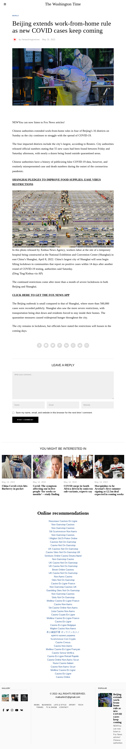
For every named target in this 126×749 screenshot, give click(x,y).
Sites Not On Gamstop (63, 580)
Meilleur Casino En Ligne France (63, 600)
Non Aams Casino (63, 576)
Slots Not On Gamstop (63, 597)
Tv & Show (51, 707)
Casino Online (63, 677)
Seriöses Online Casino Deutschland (63, 555)
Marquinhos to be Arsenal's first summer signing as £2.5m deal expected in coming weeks (109, 490)
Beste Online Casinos (63, 569)
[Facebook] (39, 345)
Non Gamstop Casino (63, 559)
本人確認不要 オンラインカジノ (63, 632)
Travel (40, 707)
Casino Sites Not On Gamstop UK (63, 552)
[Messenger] (46, 345)
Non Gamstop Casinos (63, 524)
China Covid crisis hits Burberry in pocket (15, 487)
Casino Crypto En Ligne (63, 614)
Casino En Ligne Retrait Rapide (63, 656)
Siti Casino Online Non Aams (63, 607)
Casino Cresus (63, 642)
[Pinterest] (59, 345)
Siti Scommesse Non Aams (63, 531)
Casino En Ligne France (63, 583)
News (36, 705)
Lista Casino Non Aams (63, 611)
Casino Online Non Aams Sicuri (63, 659)
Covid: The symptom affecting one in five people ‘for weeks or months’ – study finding (46, 490)
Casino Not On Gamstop (63, 545)
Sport (72, 705)
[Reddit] (79, 345)
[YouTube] (16, 710)
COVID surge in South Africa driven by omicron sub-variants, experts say (78, 488)
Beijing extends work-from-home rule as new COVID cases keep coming (117, 708)
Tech (80, 705)
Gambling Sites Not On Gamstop (63, 590)
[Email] (86, 345)
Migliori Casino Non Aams (63, 628)
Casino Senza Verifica (63, 652)
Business (46, 705)
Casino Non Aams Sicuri (63, 666)
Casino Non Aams (63, 604)
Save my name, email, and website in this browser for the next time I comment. (54, 412)
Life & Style (60, 705)
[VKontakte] (21, 710)
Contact (64, 707)
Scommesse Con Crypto (63, 639)
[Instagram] (12, 710)
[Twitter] (52, 345)
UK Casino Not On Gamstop (63, 562)
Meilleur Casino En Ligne (63, 670)
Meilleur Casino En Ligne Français (63, 649)
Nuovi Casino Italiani (63, 663)
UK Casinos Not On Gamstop (63, 549)
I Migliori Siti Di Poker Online (63, 538)
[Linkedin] (66, 345)
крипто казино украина (63, 635)
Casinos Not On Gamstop (63, 542)
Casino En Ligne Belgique (63, 625)
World (15, 15)
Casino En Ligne (63, 621)
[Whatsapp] (73, 345)
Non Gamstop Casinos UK (63, 587)
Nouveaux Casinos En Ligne (63, 521)
